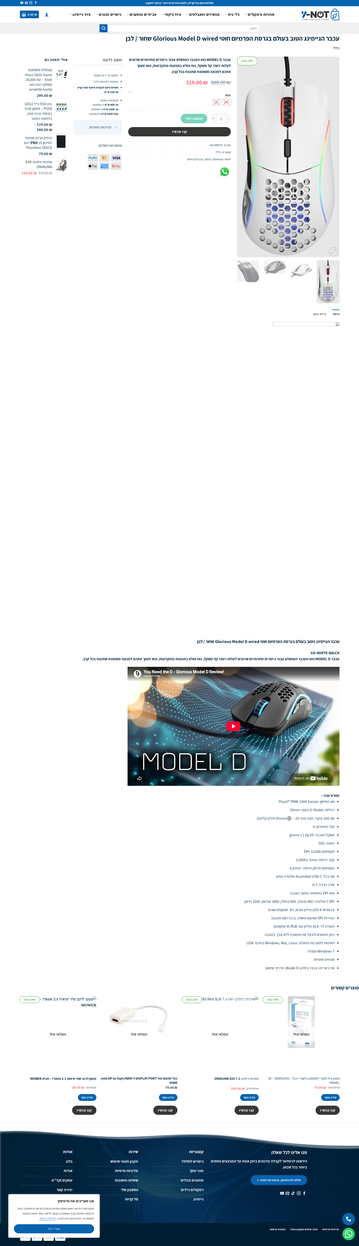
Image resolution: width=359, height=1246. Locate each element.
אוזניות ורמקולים (261, 14)
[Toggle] (116, 127)
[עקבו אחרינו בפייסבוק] (35, 3)
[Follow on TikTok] (293, 1193)
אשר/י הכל (54, 1229)
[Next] (241, 157)
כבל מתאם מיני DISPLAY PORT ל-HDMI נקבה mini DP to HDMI (139, 1080)
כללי (336, 47)
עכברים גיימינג (195, 159)
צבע (227, 95)
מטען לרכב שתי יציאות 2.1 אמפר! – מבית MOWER (63, 1078)
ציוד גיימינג (81, 14)
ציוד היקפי (173, 14)
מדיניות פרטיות (47, 1218)
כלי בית (234, 14)
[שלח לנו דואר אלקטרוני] (26, 3)
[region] (54, 1216)
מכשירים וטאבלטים (204, 14)
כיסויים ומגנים (110, 14)
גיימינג (207, 159)
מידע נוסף (330, 1097)
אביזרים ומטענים (143, 14)
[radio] (226, 102)
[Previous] (332, 157)
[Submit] (103, 28)
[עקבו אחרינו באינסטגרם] (31, 3)
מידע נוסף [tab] (319, 314)
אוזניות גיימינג (236, 1078)
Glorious (218, 159)
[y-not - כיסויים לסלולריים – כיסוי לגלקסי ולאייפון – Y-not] (320, 14)
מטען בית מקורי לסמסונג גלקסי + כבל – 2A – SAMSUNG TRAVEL (304, 1080)
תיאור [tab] (335, 314)
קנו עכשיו (179, 131)
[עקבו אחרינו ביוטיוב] (21, 3)
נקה (130, 91)
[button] (47, 14)
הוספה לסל (194, 118)
